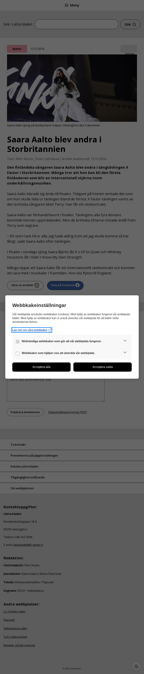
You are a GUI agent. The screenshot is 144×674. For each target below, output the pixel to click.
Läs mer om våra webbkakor (29, 329)
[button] (125, 341)
